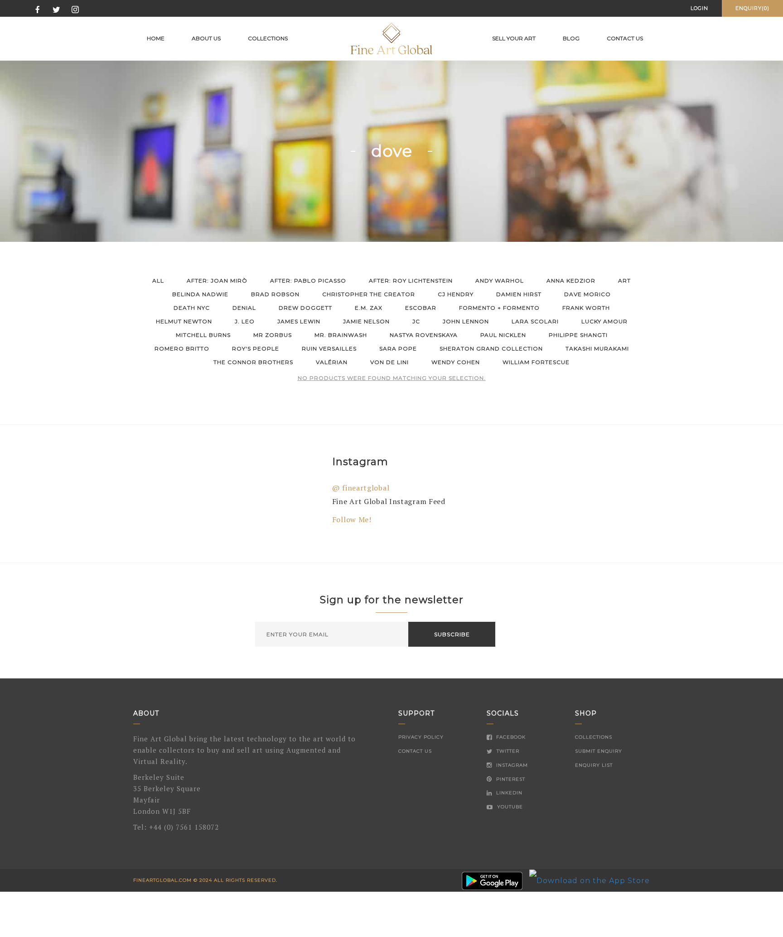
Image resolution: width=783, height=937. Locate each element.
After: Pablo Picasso (308, 280)
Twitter (507, 751)
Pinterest (509, 779)
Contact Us (415, 751)
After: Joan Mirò (217, 280)
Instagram (511, 765)
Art (624, 280)
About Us (206, 38)
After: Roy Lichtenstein (411, 280)
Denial (244, 307)
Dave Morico (587, 294)
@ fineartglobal (361, 488)
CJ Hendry (456, 294)
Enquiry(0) (752, 8)
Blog (571, 38)
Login (699, 8)
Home (155, 38)
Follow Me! (352, 519)
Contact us (625, 38)
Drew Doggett (305, 307)
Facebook (510, 737)
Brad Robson (275, 294)
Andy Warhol (499, 280)
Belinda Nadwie (200, 294)
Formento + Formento (499, 307)
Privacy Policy (421, 737)
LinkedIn (508, 793)
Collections (268, 38)
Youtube (509, 807)
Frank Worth (586, 307)
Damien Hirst (518, 294)
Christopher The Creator (368, 294)
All (158, 280)
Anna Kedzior (570, 280)
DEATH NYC (192, 307)
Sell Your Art (514, 38)
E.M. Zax (368, 307)
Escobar (420, 307)
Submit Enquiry (598, 751)
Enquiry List (594, 765)
